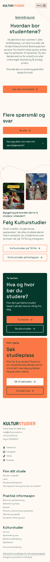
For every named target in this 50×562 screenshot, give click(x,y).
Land (5, 479)
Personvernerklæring (12, 547)
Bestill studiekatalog (12, 539)
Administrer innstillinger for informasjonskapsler (24, 554)
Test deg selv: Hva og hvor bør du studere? (22, 486)
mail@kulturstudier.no (12, 432)
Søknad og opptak (11, 514)
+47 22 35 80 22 (10, 436)
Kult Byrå (28, 557)
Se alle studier (23, 328)
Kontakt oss (23, 390)
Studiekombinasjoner (12, 482)
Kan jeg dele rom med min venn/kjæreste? (21, 143)
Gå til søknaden (23, 381)
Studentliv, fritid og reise (14, 518)
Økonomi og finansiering (13, 500)
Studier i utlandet (11, 475)
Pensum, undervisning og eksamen (18, 511)
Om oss (6, 532)
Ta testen (23, 319)
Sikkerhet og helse (11, 504)
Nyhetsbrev (8, 542)
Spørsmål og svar (25, 17)
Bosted (6, 507)
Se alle (23, 130)
